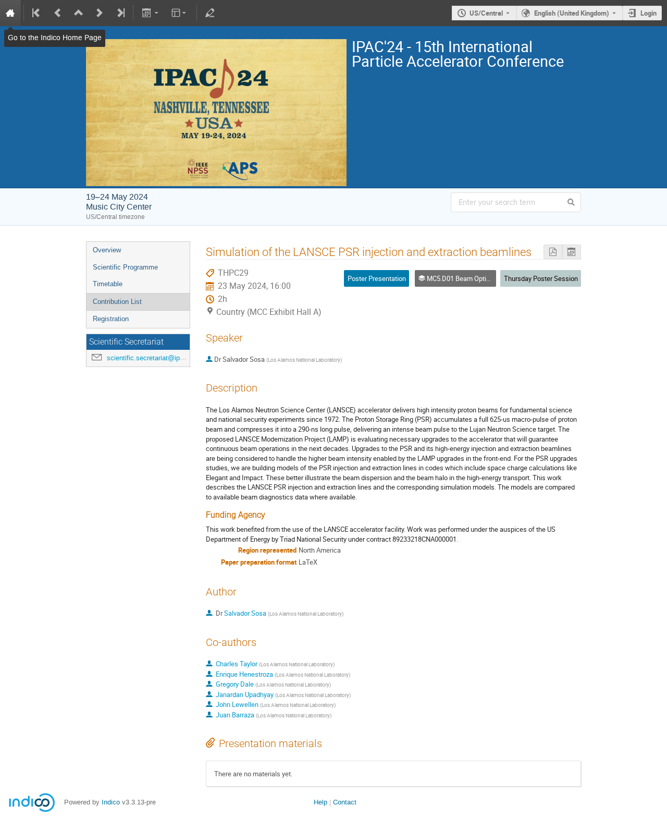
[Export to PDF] (553, 252)
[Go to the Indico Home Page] (10, 13)
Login (648, 13)
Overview (107, 250)
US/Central (486, 13)
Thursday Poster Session (541, 278)
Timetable (107, 284)
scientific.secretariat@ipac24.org (156, 357)
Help (320, 802)
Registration (111, 319)
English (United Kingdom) (571, 13)
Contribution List (117, 302)
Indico (111, 802)
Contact (344, 802)
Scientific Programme (125, 267)
